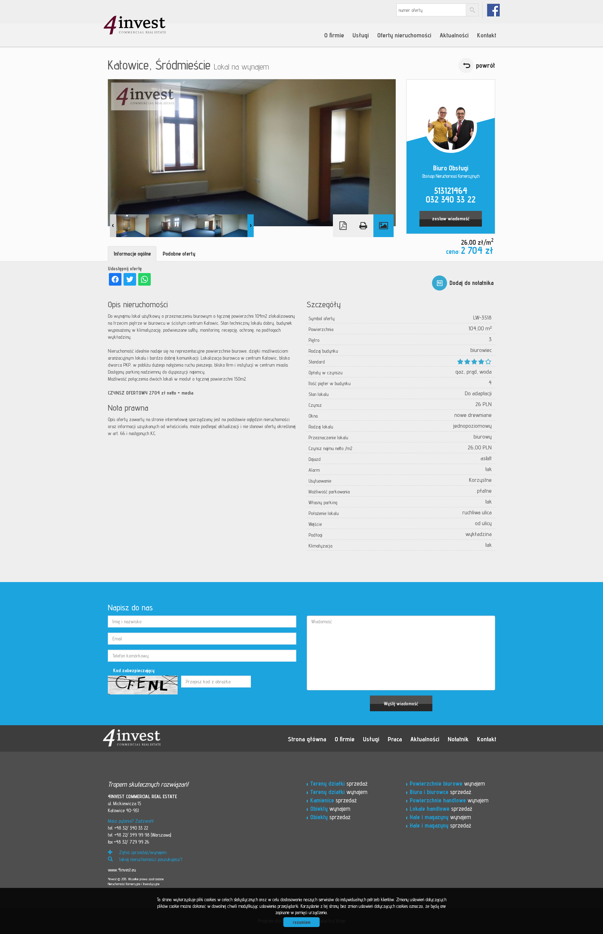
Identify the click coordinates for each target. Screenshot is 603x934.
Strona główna (307, 739)
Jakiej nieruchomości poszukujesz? (150, 859)
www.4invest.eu (122, 870)
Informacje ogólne (132, 253)
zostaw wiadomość (450, 218)
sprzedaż (338, 783)
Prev (113, 225)
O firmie (334, 35)
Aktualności (454, 35)
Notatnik (458, 739)
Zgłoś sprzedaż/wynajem (142, 852)
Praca (395, 739)
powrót (485, 65)
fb (493, 9)
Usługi (360, 35)
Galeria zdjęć (383, 225)
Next (250, 225)
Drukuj (363, 225)
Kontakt (486, 35)
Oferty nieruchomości (404, 35)
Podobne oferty (179, 253)
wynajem (338, 791)
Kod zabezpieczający (134, 670)
